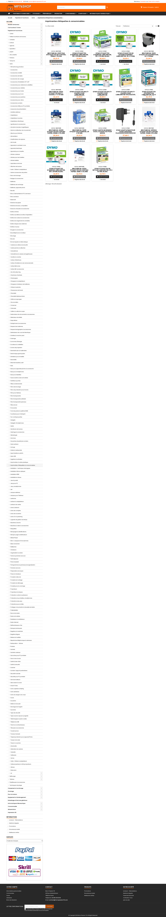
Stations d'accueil (15, 704)
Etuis (11, 365)
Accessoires (13, 70)
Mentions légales (14, 823)
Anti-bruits (13, 142)
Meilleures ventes (14, 832)
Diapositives (13, 320)
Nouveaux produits (14, 829)
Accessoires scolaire (16, 103)
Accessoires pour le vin (17, 94)
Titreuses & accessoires (17, 728)
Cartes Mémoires (15, 266)
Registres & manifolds (16, 631)
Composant (82, 13)
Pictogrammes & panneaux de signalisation (22, 565)
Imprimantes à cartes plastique (19, 462)
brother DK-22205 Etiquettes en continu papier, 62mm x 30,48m (56, 131)
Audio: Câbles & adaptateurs (18, 169)
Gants (12, 426)
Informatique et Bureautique (99, 13)
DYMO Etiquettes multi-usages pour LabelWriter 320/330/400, (102, 94)
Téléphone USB (14, 722)
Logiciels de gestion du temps (18, 519)
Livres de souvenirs (15, 513)
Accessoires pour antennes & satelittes (21, 85)
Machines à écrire (15, 522)
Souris (12, 698)
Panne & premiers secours (18, 556)
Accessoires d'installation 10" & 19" (19, 82)
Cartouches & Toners (14, 27)
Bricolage (13, 236)
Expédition (12, 49)
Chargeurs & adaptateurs (17, 281)
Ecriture (12, 42)
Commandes (10, 893)
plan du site (126, 900)
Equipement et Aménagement (17, 797)
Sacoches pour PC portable (18, 655)
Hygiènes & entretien (16, 459)
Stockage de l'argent (16, 707)
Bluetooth (13, 199)
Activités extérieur (15, 112)
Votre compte (11, 887)
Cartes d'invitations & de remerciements (21, 263)
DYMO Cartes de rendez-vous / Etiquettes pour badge (102, 131)
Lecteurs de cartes (15, 504)
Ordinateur (58, 13)
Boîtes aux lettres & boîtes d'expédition (21, 215)
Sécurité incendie (15, 673)
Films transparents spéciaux (18, 402)
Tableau (12, 779)
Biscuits (12, 190)
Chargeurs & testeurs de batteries (20, 284)
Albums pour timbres (16, 133)
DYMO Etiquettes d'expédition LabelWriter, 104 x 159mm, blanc (149, 94)
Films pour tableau (15, 393)
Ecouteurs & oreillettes (16, 344)
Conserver (13, 305)
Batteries (12, 181)
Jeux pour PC (14, 483)
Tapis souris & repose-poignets (19, 716)
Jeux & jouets (14, 480)
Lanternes (13, 498)
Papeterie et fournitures (21, 13)
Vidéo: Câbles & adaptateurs (18, 761)
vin (11, 773)
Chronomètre (14, 302)
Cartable (12, 39)
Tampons (12, 61)
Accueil (9, 22)
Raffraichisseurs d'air (16, 625)
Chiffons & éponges (16, 299)
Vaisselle (13, 752)
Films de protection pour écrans (19, 390)
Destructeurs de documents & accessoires (22, 314)
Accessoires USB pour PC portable (20, 106)
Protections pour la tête (17, 604)
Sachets (12, 649)
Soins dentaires (14, 691)
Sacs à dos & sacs (15, 658)
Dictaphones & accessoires (18, 323)
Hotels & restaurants (16, 450)
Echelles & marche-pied (17, 335)
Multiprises (13, 547)
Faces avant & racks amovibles (19, 378)
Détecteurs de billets (16, 317)
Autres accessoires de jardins (18, 172)
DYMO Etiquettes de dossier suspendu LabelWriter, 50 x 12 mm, (125, 54)
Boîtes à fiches (14, 212)
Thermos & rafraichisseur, (17, 725)
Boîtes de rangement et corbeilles (20, 221)
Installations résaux (15, 477)
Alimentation (14, 136)
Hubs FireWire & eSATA (16, 453)
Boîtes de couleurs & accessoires (19, 218)
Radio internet (14, 622)
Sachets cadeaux (15, 652)
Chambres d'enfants (16, 275)
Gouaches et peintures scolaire (19, 441)
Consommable (70, 13)
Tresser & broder (15, 740)
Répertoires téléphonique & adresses (21, 640)
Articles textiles (14, 160)
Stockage (36, 13)
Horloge (12, 447)
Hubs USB (13, 456)
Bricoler (12, 239)
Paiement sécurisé (128, 895)
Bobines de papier (15, 202)
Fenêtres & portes (15, 381)
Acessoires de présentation (18, 109)
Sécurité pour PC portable (17, 676)
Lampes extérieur (15, 492)
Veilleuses (13, 755)
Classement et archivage (15, 788)
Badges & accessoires (16, 178)
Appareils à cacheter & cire (18, 145)
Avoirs (8, 895)
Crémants (13, 308)
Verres (12, 758)
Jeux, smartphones (15, 486)
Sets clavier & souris (16, 682)
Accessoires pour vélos (17, 100)
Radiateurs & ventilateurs (17, 619)
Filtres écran (13, 405)
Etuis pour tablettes (15, 375)
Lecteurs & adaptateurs (17, 501)
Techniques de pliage (16, 785)
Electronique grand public (17, 353)
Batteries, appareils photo (17, 187)
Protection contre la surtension (19, 595)
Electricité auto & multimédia (18, 350)
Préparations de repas (16, 571)
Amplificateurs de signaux (17, 139)
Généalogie (13, 435)
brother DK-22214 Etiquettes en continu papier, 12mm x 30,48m (79, 170)
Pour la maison (12, 794)
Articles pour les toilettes (17, 157)
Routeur (12, 646)
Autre (11, 64)
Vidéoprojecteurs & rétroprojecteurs (20, 764)
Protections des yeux (16, 601)
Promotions (12, 826)
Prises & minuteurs (15, 574)
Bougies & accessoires (16, 230)
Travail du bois (14, 731)
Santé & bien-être (15, 661)
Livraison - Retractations (16, 820)
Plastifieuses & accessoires (17, 782)
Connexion (143, 1)
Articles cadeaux (15, 154)
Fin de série (13, 408)
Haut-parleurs (14, 444)
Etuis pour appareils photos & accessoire (22, 368)
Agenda (12, 45)
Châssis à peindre (15, 287)
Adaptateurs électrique (17, 121)
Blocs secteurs (14, 196)
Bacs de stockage (15, 175)
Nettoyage (13, 776)
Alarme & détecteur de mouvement (20, 130)
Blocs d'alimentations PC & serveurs (20, 193)
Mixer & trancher (15, 544)
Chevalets (13, 293)
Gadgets (12, 420)
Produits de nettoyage (16, 583)
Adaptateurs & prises (16, 118)
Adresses (9, 898)
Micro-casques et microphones (19, 541)
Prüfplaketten (14, 610)
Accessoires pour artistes (17, 88)
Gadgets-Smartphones (17, 423)
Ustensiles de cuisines (16, 749)
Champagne (14, 278)
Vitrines (12, 767)
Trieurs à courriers (15, 743)
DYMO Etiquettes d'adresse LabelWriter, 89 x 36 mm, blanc (102, 54)
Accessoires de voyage (17, 79)
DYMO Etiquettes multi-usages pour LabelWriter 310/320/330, (126, 93)
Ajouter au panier (56, 61)
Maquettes (13, 528)
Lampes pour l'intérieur (16, 495)
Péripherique (47, 13)
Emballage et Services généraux (17, 800)
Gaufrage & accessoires (17, 432)
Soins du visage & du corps (18, 695)
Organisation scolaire (16, 553)
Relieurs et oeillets (15, 637)
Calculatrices (14, 251)
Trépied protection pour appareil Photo (21, 737)
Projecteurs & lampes (16, 592)
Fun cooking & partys (16, 417)
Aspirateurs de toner (16, 163)
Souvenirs (13, 701)
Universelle (13, 746)
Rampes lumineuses (16, 628)
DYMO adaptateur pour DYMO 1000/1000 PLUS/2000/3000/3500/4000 (126, 131)
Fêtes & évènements (16, 384)
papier (11, 52)
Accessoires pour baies (17, 91)
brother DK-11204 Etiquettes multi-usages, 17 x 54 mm (56, 93)
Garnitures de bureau (16, 429)
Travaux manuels (15, 734)
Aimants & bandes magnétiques (19, 127)
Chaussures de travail (16, 290)
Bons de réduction (11, 900)
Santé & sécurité (15, 664)
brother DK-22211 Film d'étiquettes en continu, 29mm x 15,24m (56, 54)
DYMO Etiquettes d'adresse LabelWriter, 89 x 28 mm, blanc (79, 54)
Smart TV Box (14, 685)
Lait (11, 489)
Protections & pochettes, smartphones (21, 598)
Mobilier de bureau (13, 24)
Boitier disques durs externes (18, 224)
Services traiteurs (15, 679)
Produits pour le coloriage (17, 586)
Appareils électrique (16, 148)
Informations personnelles (13, 891)
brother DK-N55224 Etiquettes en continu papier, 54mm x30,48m (149, 131)
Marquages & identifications (18, 532)
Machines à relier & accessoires (19, 525)
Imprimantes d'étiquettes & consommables (22, 465)
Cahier (11, 33)
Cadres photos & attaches (17, 248)
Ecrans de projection (16, 347)
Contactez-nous (127, 898)
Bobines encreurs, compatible (18, 205)
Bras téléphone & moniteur (18, 233)
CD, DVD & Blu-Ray (15, 272)
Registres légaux (15, 634)
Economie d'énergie (16, 341)
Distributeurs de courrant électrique (20, 332)
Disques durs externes (16, 326)
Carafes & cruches (15, 257)
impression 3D (12, 812)
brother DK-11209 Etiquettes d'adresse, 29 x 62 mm (79, 131)
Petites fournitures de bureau (18, 36)
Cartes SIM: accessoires (17, 269)
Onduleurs (13, 550)
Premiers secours (15, 568)
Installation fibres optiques (17, 471)
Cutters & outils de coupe (17, 311)
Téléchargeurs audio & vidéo (18, 719)
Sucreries (13, 710)
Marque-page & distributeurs (18, 535)
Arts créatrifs (13, 55)
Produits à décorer (15, 577)
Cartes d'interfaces (15, 260)
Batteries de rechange (16, 184)
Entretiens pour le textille (17, 356)
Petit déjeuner (14, 559)
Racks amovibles (15, 616)
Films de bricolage (15, 387)
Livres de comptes (15, 510)
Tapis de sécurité (15, 713)
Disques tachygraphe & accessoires (20, 329)
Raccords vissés (15, 613)
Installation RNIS (14, 474)
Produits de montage (16, 580)
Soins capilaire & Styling (17, 688)
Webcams (13, 770)
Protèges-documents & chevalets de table (22, 607)
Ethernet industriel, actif (16, 362)
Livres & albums (14, 507)
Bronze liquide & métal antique (19, 242)
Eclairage (13, 338)
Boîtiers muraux (14, 227)
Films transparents (15, 396)
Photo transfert (14, 562)
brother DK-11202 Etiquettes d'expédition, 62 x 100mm (148, 54)
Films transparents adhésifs (18, 399)
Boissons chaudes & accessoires (19, 208)
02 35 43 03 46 (18, 1)
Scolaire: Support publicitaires (18, 670)
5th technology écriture (17, 67)
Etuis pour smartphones (17, 372)
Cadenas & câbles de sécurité (19, 245)
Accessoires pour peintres (17, 97)
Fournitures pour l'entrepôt (17, 414)
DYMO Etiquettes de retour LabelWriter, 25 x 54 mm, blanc (102, 170)
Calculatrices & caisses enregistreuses (21, 254)
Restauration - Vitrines (16, 643)
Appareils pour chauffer (17, 151)
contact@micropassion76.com (37, 1)
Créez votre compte (153, 1)
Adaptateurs (14, 115)
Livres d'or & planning (16, 516)
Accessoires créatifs (16, 73)
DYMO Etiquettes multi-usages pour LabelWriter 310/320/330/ (79, 94)
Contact (48, 887)
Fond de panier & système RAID (19, 411)
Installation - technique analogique (20, 468)
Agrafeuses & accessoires (17, 124)
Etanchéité (13, 359)
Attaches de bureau (16, 166)
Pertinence (138, 26)
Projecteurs (13, 589)
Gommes (13, 438)
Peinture (12, 58)
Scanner (12, 667)
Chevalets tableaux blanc (17, 296)
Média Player (14, 538)
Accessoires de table (16, 76)
